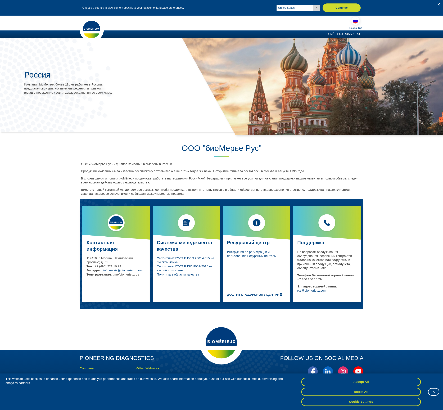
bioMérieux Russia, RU (343, 34)
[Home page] (92, 29)
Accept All (361, 382)
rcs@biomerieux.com (312, 290)
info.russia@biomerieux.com (123, 270)
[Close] (433, 392)
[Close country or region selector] (438, 4)
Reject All (361, 392)
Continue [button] (342, 7)
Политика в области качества (178, 274)
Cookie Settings (361, 401)
